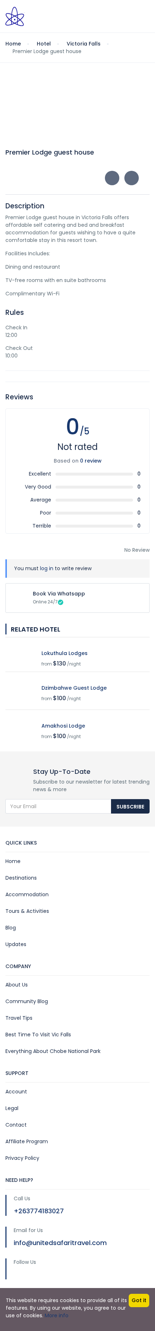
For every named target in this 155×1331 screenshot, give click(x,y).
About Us (16, 984)
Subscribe (130, 806)
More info (56, 1315)
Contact (16, 1124)
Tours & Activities (27, 911)
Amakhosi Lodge (63, 725)
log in (46, 568)
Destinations (21, 877)
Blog (10, 927)
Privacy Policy (22, 1158)
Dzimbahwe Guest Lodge (74, 687)
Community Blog (26, 1001)
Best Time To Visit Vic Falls (38, 1034)
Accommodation (27, 894)
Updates (15, 944)
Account (16, 1091)
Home (13, 861)
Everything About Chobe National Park (53, 1051)
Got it (139, 1300)
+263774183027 (39, 1210)
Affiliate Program (26, 1141)
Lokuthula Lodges (64, 653)
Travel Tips (18, 1018)
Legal (11, 1108)
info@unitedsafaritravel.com (60, 1242)
